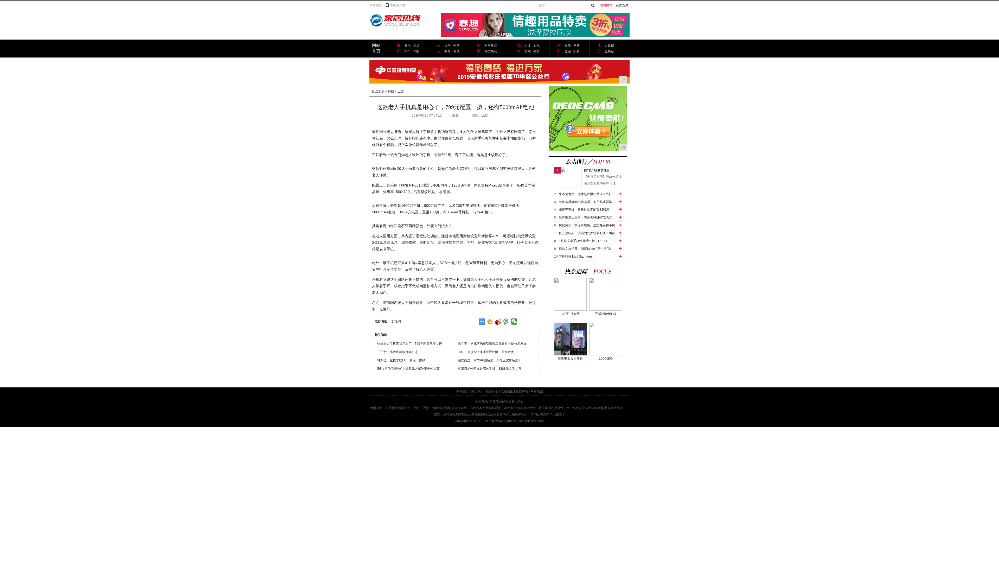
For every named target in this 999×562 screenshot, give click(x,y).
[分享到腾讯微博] (506, 321)
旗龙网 (396, 321)
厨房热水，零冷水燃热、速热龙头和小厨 (587, 225)
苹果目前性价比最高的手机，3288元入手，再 (489, 369)
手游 (536, 51)
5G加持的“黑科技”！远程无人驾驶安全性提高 (408, 369)
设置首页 (622, 5)
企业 (527, 45)
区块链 (609, 51)
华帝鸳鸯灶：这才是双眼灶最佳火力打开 (587, 194)
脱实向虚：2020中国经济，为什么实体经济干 (489, 360)
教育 (447, 51)
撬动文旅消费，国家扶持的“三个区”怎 (585, 249)
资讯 (407, 45)
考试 (456, 51)
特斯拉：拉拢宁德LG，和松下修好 (401, 360)
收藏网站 (606, 5)
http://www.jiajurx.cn (503, 421)
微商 (568, 45)
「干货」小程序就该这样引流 (397, 352)
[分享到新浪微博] (498, 321)
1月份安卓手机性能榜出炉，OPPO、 (584, 241)
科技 (391, 91)
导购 (416, 51)
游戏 (527, 51)
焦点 (416, 45)
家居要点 (490, 45)
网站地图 (536, 391)
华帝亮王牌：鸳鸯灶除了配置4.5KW (584, 210)
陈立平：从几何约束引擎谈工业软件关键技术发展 (492, 344)
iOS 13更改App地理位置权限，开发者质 (486, 352)
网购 (576, 45)
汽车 (407, 51)
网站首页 (462, 391)
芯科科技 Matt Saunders (576, 256)
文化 (536, 45)
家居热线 (375, 5)
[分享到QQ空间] (490, 321)
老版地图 (507, 391)
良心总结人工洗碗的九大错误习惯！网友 (587, 233)
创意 (456, 45)
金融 (568, 51)
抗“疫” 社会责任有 (597, 170)
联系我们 (492, 391)
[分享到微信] (514, 321)
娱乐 (447, 45)
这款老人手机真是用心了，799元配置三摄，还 (409, 344)
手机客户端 (397, 5)
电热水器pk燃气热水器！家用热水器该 (585, 202)
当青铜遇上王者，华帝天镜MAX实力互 (585, 217)
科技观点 (490, 51)
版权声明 (522, 391)
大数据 (609, 45)
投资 (576, 51)
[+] (613, 183)
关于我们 (477, 391)
